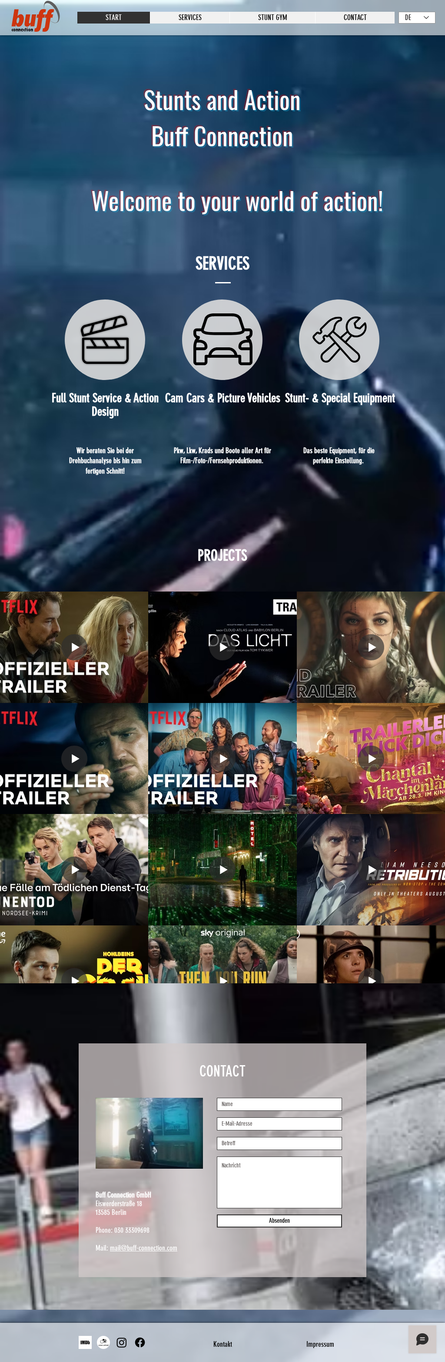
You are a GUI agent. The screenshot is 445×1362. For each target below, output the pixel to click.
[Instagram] (121, 1342)
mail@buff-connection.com (143, 1248)
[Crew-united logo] (103, 1342)
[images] (85, 1342)
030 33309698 (131, 1230)
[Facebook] (139, 1342)
